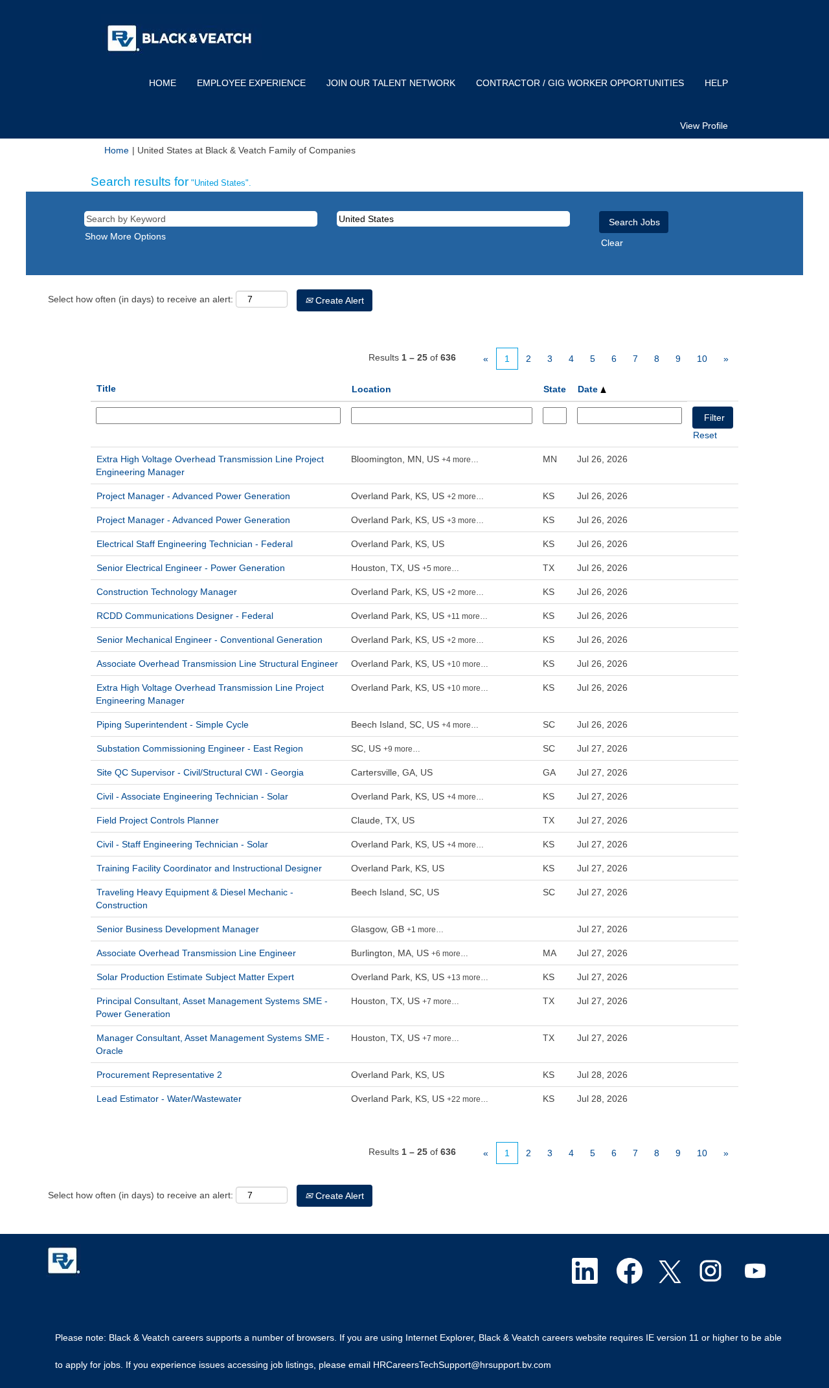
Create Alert (338, 300)
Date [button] (589, 389)
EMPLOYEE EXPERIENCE (251, 83)
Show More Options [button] (125, 236)
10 (702, 358)
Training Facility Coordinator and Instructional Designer (209, 868)
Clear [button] (612, 243)
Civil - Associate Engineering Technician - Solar (192, 796)
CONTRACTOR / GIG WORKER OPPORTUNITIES (580, 83)
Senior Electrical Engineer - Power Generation (191, 568)
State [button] (554, 389)
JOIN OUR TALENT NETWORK (390, 83)
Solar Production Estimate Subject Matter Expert (195, 977)
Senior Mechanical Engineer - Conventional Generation (210, 639)
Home (116, 150)
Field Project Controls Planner (158, 820)
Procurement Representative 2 (159, 1074)
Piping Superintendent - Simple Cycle (173, 724)
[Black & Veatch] (181, 37)
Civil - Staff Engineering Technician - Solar (182, 844)
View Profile (704, 125)
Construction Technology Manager (167, 592)
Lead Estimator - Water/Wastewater (169, 1098)
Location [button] (371, 389)
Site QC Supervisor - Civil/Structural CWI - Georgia (200, 772)
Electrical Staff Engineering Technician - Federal (195, 544)
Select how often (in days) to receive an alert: (140, 299)
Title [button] (106, 388)
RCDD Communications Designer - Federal (185, 615)
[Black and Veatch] (63, 1261)
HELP (716, 83)
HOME (162, 83)
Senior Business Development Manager (178, 929)
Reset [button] (705, 435)
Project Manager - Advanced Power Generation (193, 496)
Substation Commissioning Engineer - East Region (200, 748)
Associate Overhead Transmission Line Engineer (196, 953)
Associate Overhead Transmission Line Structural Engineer (217, 663)
